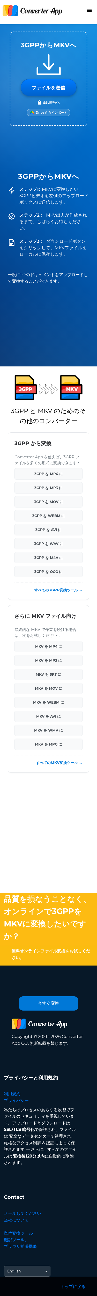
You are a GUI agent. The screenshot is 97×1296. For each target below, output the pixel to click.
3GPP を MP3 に (48, 487)
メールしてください (22, 1213)
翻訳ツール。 (16, 1239)
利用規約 (12, 1093)
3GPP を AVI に (48, 529)
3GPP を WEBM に (48, 515)
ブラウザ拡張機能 (20, 1246)
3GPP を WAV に (48, 543)
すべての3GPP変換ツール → (58, 590)
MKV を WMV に (48, 730)
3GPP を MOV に (48, 501)
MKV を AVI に (48, 716)
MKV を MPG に (48, 744)
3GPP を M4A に (48, 557)
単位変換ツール (18, 1233)
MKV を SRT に (48, 674)
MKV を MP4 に (48, 646)
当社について (16, 1220)
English (14, 1271)
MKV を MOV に (48, 688)
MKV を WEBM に (48, 702)
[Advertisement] (48, 833)
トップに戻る (73, 1286)
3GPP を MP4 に (48, 474)
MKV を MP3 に (48, 660)
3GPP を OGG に (48, 571)
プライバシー (16, 1100)
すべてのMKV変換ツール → (59, 762)
